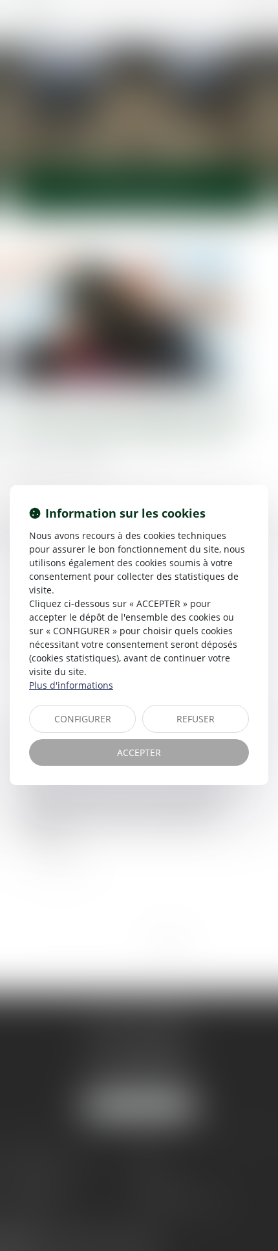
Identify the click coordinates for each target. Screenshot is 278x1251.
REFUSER (195, 719)
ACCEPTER (139, 752)
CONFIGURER (82, 719)
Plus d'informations (71, 685)
